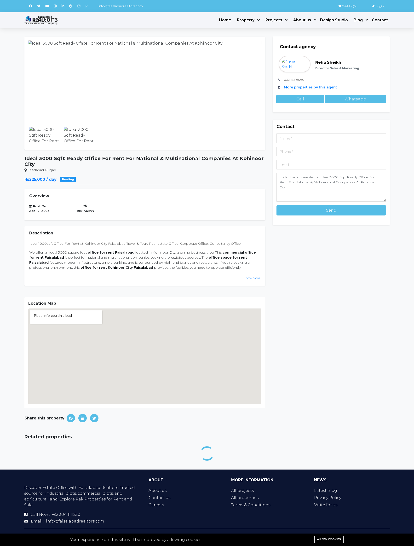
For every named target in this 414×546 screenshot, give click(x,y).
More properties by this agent (310, 87)
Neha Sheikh (328, 62)
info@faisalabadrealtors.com (120, 6)
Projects (273, 20)
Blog (358, 20)
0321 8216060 (294, 79)
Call (300, 99)
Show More (251, 278)
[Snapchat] (81, 6)
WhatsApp (355, 99)
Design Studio (334, 20)
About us (302, 20)
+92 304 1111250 (66, 514)
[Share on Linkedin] (82, 418)
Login (379, 6)
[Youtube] (49, 6)
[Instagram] (58, 6)
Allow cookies (329, 539)
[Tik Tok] (89, 6)
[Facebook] (33, 6)
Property (245, 20)
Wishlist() (348, 6)
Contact (380, 20)
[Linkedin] (65, 6)
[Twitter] (41, 6)
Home (225, 20)
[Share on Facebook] (71, 418)
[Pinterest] (73, 6)
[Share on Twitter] (94, 418)
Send (331, 210)
